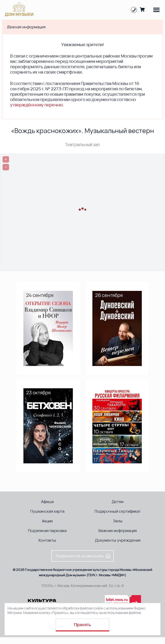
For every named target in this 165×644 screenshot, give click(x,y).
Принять (82, 624)
